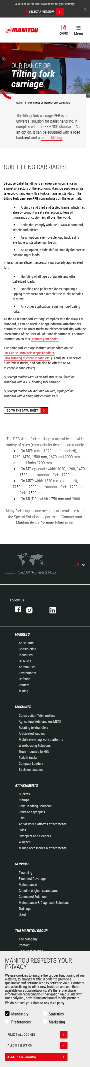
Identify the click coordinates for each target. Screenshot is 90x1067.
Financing (25, 873)
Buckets (24, 794)
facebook (15, 609)
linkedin (56, 609)
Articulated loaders (32, 734)
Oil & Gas (25, 661)
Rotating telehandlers (33, 728)
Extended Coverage (32, 879)
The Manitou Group (31, 930)
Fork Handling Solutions (35, 806)
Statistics (56, 1014)
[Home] (22, 30)
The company (28, 939)
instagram (32, 609)
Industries (25, 655)
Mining (23, 691)
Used (22, 915)
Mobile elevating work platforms (41, 740)
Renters (24, 685)
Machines (23, 707)
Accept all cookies (22, 1057)
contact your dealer (45, 339)
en (76, 564)
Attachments (26, 785)
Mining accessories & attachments (42, 848)
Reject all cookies (21, 1034)
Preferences (21, 1022)
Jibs (21, 818)
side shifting (52, 137)
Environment (27, 673)
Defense (24, 679)
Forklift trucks (28, 758)
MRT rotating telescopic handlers (27, 358)
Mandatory (19, 1014)
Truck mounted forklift (34, 752)
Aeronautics (27, 667)
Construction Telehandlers (37, 716)
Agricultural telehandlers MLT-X (40, 722)
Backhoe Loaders (31, 770)
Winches (24, 842)
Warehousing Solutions (34, 746)
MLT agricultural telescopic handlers (29, 353)
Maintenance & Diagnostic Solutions (43, 903)
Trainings (25, 909)
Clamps (24, 800)
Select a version (41, 12)
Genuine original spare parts (38, 891)
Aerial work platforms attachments (42, 824)
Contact (24, 945)
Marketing (57, 1022)
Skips (22, 830)
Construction (27, 649)
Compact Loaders (31, 764)
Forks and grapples (32, 812)
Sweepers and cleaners (35, 836)
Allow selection (20, 1045)
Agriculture (26, 643)
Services (22, 864)
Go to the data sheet (22, 410)
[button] (78, 30)
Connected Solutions (33, 897)
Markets (22, 634)
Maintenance (28, 885)
